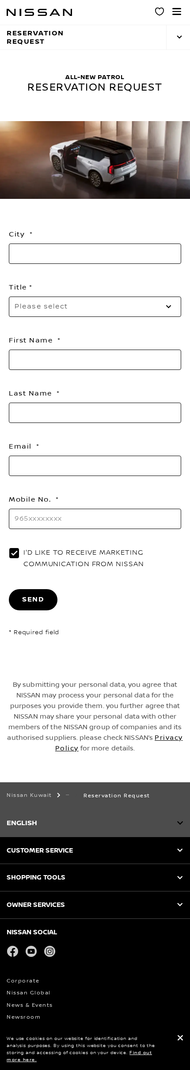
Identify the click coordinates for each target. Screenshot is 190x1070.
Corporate (23, 981)
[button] (176, 11)
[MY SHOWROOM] (160, 13)
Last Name (31, 393)
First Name (32, 340)
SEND (33, 599)
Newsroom (24, 1017)
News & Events (30, 1005)
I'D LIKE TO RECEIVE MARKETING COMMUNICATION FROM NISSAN (83, 558)
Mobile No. (31, 499)
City (18, 234)
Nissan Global (29, 993)
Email (21, 446)
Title (18, 287)
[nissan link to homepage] (39, 12)
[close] (180, 1039)
